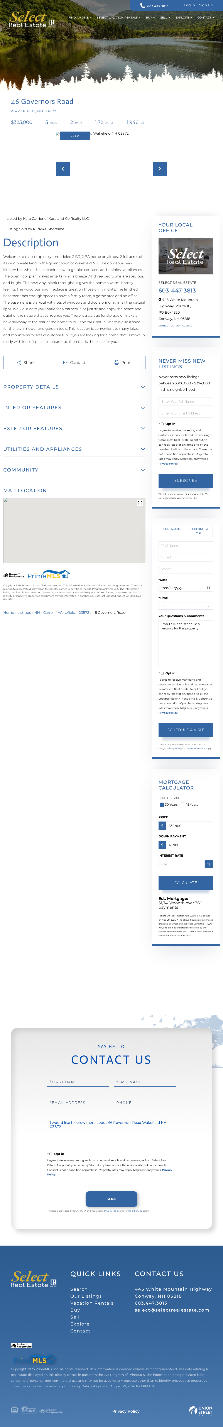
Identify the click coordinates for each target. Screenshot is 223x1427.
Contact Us (166, 325)
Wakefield (66, 613)
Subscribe (185, 480)
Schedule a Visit (199, 531)
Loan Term (169, 798)
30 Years (171, 804)
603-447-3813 (177, 290)
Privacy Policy (168, 463)
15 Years (192, 804)
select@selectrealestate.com (172, 1310)
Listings (24, 613)
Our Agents (184, 325)
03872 (84, 613)
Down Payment (172, 836)
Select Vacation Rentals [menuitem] (117, 17)
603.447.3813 (157, 6)
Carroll (49, 613)
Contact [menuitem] (204, 17)
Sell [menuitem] (163, 17)
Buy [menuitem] (149, 17)
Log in (189, 5)
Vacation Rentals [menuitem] (92, 1303)
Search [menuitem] (79, 1289)
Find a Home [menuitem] (78, 17)
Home (8, 613)
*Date (163, 580)
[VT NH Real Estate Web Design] (200, 1411)
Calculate (185, 883)
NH (37, 613)
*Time (163, 598)
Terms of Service (196, 748)
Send (111, 1199)
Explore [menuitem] (182, 17)
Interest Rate (171, 855)
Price (163, 817)
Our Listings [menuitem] (86, 1296)
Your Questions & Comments (181, 616)
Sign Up (206, 5)
